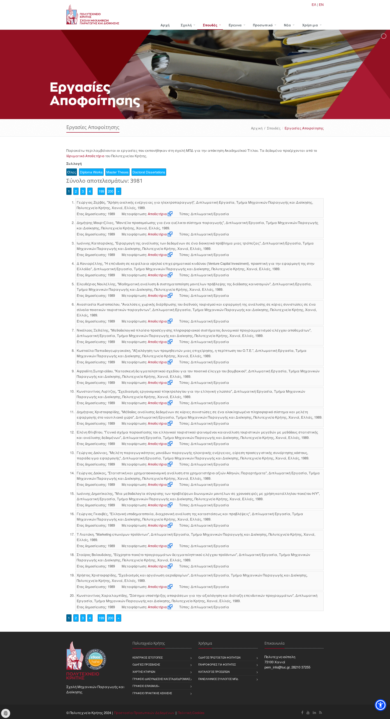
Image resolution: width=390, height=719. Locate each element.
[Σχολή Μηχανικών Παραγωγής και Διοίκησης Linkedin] (314, 712)
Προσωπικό (263, 25)
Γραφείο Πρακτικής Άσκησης (152, 693)
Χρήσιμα (310, 25)
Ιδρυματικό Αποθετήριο (85, 155)
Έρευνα (235, 25)
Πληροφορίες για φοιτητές (217, 664)
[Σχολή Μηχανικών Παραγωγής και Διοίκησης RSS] (320, 712)
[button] (380, 705)
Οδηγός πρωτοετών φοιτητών (219, 657)
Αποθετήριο (157, 213)
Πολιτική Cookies (191, 712)
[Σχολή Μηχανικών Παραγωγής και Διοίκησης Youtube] (308, 712)
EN (321, 4)
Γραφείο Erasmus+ (146, 686)
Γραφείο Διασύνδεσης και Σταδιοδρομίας (161, 679)
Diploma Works (91, 172)
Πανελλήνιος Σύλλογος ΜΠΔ (218, 679)
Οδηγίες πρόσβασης (146, 664)
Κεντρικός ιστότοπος (147, 657)
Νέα (287, 25)
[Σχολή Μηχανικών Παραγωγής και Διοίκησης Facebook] (302, 712)
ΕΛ (314, 4)
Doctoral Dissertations (148, 172)
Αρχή (164, 25)
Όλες (71, 172)
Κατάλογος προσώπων (214, 671)
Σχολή (186, 25)
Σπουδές (210, 25)
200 (110, 191)
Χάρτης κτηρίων (143, 671)
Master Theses (117, 172)
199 (101, 191)
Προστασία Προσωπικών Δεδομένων (144, 712)
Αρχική (256, 128)
